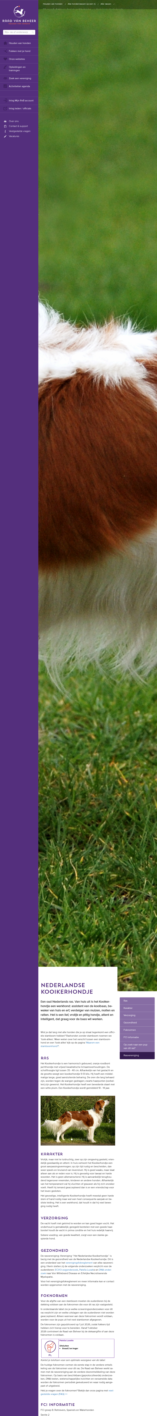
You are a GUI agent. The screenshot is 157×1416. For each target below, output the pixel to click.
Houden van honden (20, 43)
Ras (125, 1001)
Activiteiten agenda (19, 86)
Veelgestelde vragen (20, 131)
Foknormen (130, 1030)
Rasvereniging (131, 1055)
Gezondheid (130, 1023)
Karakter (128, 1008)
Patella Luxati (86, 1270)
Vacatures (14, 136)
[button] (46, 1121)
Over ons (14, 121)
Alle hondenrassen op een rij (81, 4)
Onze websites (17, 59)
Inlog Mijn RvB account (21, 100)
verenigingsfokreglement (79, 1263)
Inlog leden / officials (20, 108)
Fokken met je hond (19, 51)
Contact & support (18, 126)
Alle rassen (106, 4)
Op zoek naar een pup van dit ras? (135, 1047)
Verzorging (129, 1015)
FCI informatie (131, 1037)
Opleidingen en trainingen (17, 69)
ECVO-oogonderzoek (66, 1270)
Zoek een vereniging (20, 78)
